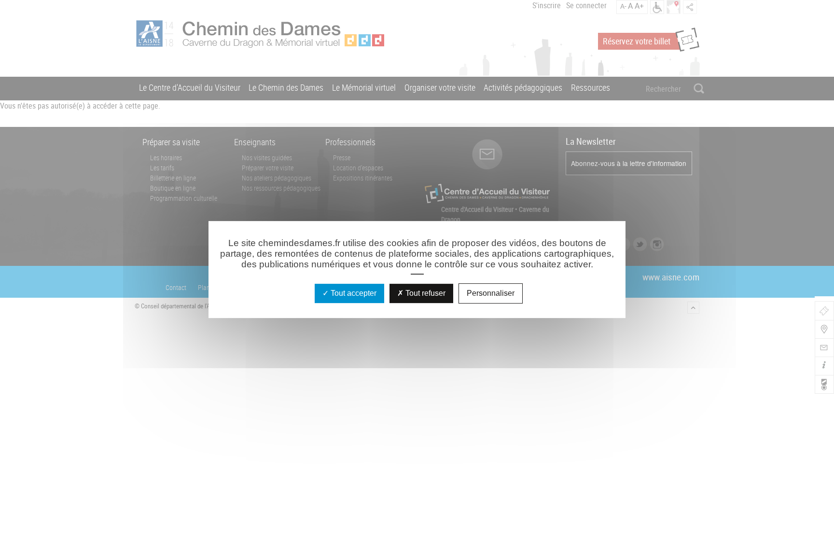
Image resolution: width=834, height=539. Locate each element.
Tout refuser (424, 293)
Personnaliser (490, 293)
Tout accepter (352, 293)
